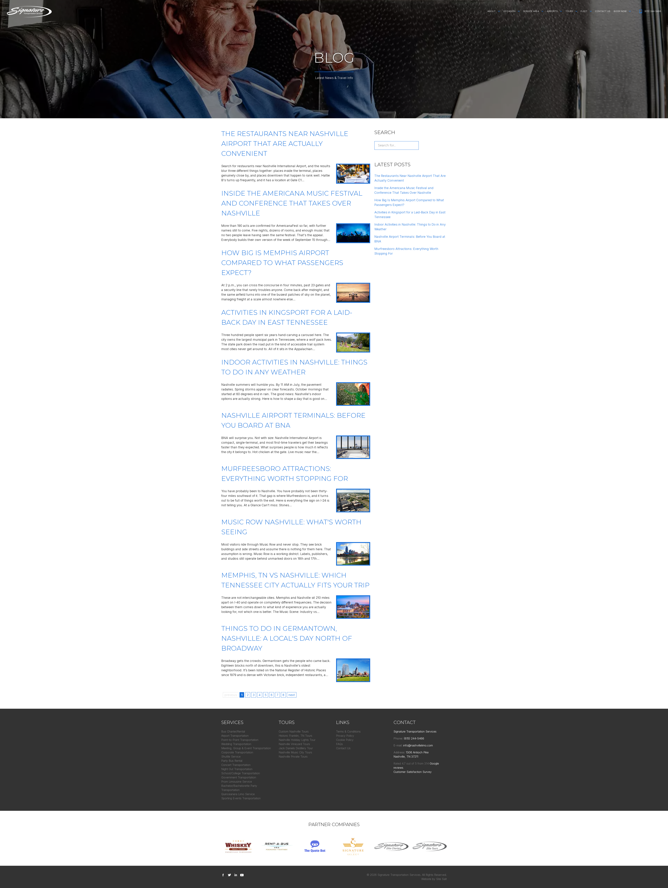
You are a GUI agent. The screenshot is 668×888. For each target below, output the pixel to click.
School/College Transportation (240, 773)
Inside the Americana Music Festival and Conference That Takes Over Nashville (291, 203)
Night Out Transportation (236, 769)
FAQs (339, 744)
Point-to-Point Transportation (239, 740)
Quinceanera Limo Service (238, 794)
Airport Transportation (235, 735)
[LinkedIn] (236, 875)
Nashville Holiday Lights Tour (297, 740)
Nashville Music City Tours (295, 752)
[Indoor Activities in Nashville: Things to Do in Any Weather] (353, 394)
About (492, 11)
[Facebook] (224, 875)
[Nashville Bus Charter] (391, 846)
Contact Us (602, 11)
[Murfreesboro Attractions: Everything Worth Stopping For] (353, 500)
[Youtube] (242, 875)
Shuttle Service (231, 756)
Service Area (531, 11)
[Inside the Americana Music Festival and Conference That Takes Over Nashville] (353, 233)
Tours (569, 11)
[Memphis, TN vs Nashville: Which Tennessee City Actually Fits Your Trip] (353, 607)
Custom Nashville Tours (294, 731)
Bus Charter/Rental (233, 731)
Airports (552, 11)
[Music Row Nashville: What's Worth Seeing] (353, 554)
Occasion (509, 11)
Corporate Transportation (237, 752)
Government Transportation (238, 777)
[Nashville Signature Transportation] (29, 11)
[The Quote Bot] (315, 846)
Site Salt (441, 879)
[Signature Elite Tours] (430, 846)
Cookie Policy (344, 740)
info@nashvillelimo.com (418, 745)
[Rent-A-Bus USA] (277, 846)
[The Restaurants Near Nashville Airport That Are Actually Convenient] (353, 174)
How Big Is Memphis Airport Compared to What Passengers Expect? (282, 263)
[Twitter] (230, 875)
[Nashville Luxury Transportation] (353, 846)
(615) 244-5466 (653, 11)
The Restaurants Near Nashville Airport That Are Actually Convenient (284, 144)
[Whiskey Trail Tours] (238, 846)
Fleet (584, 11)
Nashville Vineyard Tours (294, 744)
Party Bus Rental (231, 760)
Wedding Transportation (236, 744)
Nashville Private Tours (293, 756)
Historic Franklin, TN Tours (295, 735)
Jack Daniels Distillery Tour (296, 748)
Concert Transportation (235, 765)
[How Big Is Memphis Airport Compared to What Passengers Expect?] (353, 293)
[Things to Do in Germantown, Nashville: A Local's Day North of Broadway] (353, 670)
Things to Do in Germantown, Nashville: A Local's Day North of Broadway (286, 638)
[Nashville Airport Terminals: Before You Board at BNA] (353, 447)
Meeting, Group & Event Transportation (246, 748)
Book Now (620, 11)
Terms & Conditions (348, 731)
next (291, 695)
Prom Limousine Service (236, 781)
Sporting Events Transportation (241, 798)
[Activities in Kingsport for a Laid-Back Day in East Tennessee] (353, 343)
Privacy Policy (345, 735)
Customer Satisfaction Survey (412, 772)
